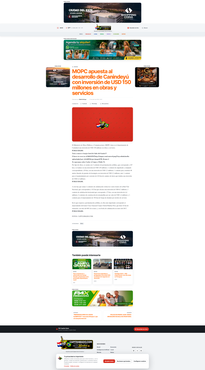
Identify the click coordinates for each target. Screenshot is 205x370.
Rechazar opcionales (123, 361)
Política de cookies (74, 366)
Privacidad (66, 366)
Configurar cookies (140, 361)
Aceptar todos (109, 361)
